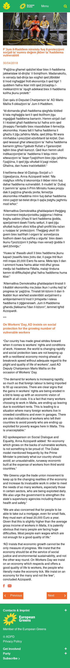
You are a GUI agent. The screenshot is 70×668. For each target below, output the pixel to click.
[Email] (10, 586)
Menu (45, 6)
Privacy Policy (12, 641)
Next (51, 595)
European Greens (34, 629)
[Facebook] (4, 586)
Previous (16, 595)
